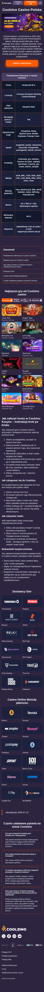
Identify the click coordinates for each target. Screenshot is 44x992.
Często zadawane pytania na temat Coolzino (20, 281)
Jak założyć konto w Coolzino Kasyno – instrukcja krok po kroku (18, 266)
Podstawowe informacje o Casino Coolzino (19, 256)
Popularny (5, 300)
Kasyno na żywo (17, 300)
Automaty (35, 300)
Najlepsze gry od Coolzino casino (16, 260)
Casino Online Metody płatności (15, 276)
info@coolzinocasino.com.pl (12, 973)
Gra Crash (25, 300)
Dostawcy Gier (8, 271)
